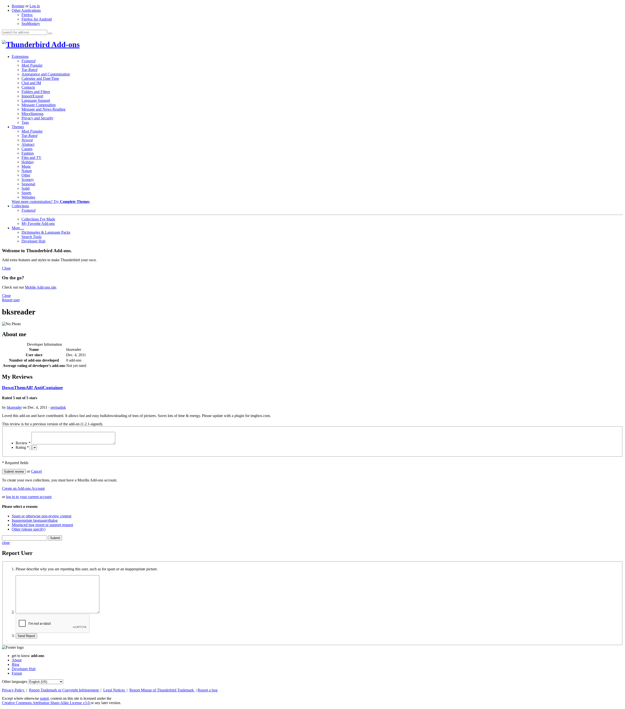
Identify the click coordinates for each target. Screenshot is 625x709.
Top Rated (29, 70)
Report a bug (208, 690)
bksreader (14, 407)
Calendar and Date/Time (40, 78)
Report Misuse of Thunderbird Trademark (162, 690)
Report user (11, 300)
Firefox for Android (36, 19)
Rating (22, 447)
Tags (25, 122)
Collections (20, 206)
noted (44, 698)
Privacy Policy (13, 690)
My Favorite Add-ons (38, 223)
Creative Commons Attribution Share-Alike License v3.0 (46, 703)
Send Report (26, 636)
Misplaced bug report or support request (42, 525)
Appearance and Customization (45, 74)
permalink (58, 407)
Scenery (27, 179)
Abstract (27, 144)
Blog (15, 664)
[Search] (50, 33)
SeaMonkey (30, 23)
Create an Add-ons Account (23, 488)
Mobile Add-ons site (40, 287)
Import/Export (32, 96)
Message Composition (38, 105)
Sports (26, 193)
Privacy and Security (37, 118)
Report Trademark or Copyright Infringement (64, 690)
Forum (17, 673)
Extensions (20, 56)
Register (18, 6)
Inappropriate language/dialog (35, 520)
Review (23, 443)
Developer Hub (33, 241)
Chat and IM (31, 83)
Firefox (27, 15)
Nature (26, 171)
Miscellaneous (32, 114)
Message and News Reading (43, 109)
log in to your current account (29, 497)
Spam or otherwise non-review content (41, 516)
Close (6, 268)
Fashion (27, 153)
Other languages (14, 681)
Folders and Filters (35, 92)
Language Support (35, 100)
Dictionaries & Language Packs (45, 232)
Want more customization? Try (51, 201)
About (16, 660)
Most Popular (32, 65)
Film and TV (31, 158)
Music (26, 166)
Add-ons (65, 44)
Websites (28, 197)
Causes (26, 149)
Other (25, 175)
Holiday (27, 162)
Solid (25, 188)
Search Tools (31, 237)
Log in (35, 6)
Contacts (28, 87)
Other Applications (26, 10)
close (6, 543)
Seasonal (28, 184)
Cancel (36, 471)
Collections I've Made (38, 219)
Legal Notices (114, 690)
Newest (27, 140)
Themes (18, 127)
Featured (28, 61)
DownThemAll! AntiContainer (32, 387)
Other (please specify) (28, 529)
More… (18, 228)
